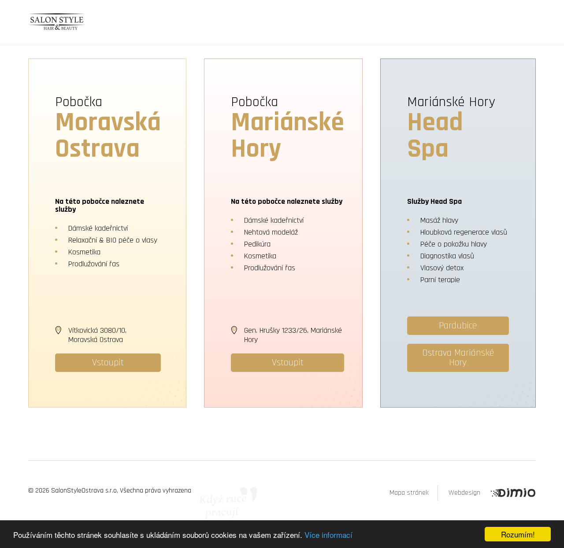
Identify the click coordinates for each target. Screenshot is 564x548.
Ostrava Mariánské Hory (458, 358)
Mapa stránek (409, 492)
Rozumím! (518, 534)
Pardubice (458, 326)
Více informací (328, 534)
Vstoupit (108, 363)
